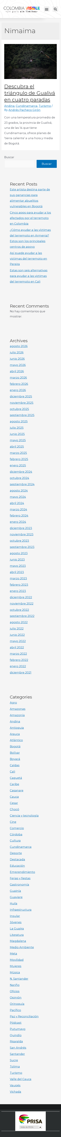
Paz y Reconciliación (24, 1016)
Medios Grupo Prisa (30, 1127)
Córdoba (16, 834)
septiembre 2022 (22, 616)
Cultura (15, 840)
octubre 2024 (19, 478)
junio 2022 (17, 634)
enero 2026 (18, 390)
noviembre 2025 (21, 402)
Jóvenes (16, 922)
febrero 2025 (19, 459)
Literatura (17, 935)
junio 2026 (17, 358)
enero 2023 (18, 591)
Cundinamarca (26, 106)
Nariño (14, 985)
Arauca (15, 734)
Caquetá (16, 778)
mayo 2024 (18, 496)
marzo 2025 (18, 452)
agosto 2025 (19, 421)
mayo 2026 (18, 365)
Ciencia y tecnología (24, 815)
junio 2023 (17, 559)
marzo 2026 (18, 377)
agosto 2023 (19, 553)
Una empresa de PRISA (30, 1119)
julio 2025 (17, 427)
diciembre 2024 (21, 471)
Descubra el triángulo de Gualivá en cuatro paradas (29, 93)
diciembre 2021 (20, 672)
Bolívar (15, 752)
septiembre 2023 (22, 547)
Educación (17, 865)
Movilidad (17, 959)
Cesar (14, 803)
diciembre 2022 (21, 597)
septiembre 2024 (22, 484)
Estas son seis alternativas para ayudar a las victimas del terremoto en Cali (28, 276)
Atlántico (16, 740)
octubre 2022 (19, 609)
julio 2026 (17, 352)
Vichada (15, 1091)
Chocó (14, 809)
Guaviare (16, 897)
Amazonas (17, 709)
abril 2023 (17, 572)
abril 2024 (17, 503)
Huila (13, 903)
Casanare (16, 790)
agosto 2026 (19, 346)
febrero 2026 (19, 384)
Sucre (14, 1060)
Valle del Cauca (20, 1079)
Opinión (16, 997)
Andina (9, 106)
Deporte (16, 853)
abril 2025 (17, 446)
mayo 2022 (18, 641)
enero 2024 (18, 521)
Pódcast (16, 1022)
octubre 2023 (19, 540)
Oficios (14, 991)
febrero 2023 (19, 584)
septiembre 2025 (22, 415)
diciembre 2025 (21, 396)
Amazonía (17, 715)
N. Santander (19, 978)
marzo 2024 (18, 509)
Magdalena (18, 941)
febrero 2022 (19, 660)
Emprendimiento (22, 872)
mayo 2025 (18, 440)
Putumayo (17, 1029)
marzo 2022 (18, 653)
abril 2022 (17, 647)
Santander (17, 1054)
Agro (13, 702)
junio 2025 (17, 434)
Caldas (14, 765)
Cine (13, 822)
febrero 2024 (19, 515)
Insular (15, 916)
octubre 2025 (19, 409)
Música (15, 972)
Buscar (9, 157)
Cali (12, 771)
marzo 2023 (18, 578)
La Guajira (17, 928)
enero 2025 (18, 465)
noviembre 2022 (21, 603)
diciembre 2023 (21, 528)
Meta (13, 953)
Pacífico (15, 1010)
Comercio (17, 828)
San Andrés (18, 1047)
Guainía (15, 891)
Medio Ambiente (22, 947)
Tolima (15, 1066)
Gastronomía (19, 884)
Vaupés (15, 1085)
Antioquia (17, 727)
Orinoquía (17, 1003)
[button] (46, 9)
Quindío (16, 1035)
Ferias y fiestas (20, 878)
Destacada (17, 859)
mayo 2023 (18, 565)
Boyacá (15, 759)
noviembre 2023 (21, 534)
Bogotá (15, 746)
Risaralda (16, 1041)
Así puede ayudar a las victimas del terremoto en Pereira (28, 258)
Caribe (14, 784)
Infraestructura (21, 909)
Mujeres (15, 966)
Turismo (45, 106)
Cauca (14, 796)
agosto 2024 (19, 490)
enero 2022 (18, 666)
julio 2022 (17, 628)
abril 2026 (17, 371)
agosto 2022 (19, 622)
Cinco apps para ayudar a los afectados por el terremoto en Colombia (30, 218)
